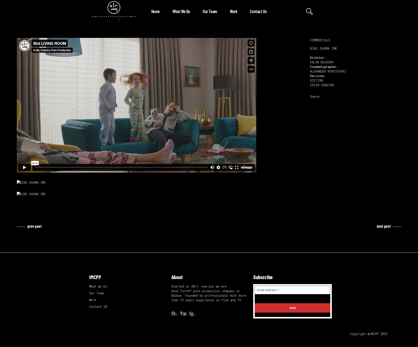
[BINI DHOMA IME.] (160, 182)
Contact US (98, 307)
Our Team (96, 293)
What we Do (98, 286)
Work (92, 300)
